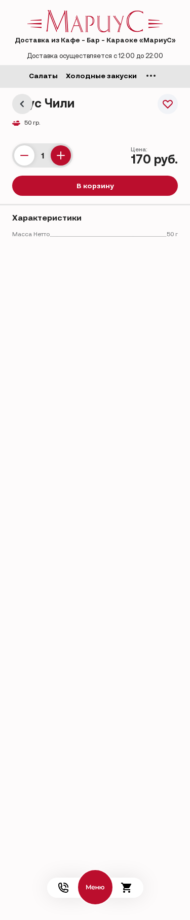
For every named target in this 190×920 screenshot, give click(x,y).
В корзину (95, 186)
